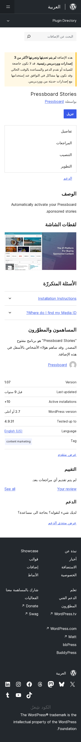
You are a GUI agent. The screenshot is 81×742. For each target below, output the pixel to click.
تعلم (73, 590)
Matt (70, 636)
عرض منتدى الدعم (62, 523)
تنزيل (70, 114)
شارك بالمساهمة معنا (22, 590)
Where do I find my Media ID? (51, 313)
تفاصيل (66, 131)
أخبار (72, 559)
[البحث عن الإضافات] (28, 36)
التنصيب (66, 154)
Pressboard (54, 101)
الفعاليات (31, 598)
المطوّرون (68, 606)
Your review (66, 489)
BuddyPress (66, 652)
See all (9, 489)
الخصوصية (68, 575)
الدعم (67, 178)
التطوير (66, 166)
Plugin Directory (64, 20)
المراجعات (64, 143)
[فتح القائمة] (7, 7)
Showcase (29, 551)
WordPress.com (61, 628)
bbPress (69, 644)
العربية (61, 673)
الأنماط (33, 575)
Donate (29, 606)
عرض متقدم (67, 454)
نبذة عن (70, 551)
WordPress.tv (63, 614)
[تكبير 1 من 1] (70, 238)
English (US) (13, 431)
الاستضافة (68, 567)
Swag (31, 614)
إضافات (32, 567)
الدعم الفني (67, 598)
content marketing (18, 441)
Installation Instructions (57, 298)
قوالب (33, 559)
